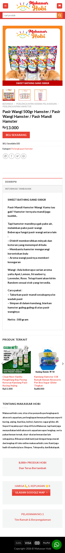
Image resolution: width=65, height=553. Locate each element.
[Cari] (59, 15)
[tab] (32, 181)
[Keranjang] (59, 6)
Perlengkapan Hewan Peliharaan (36, 103)
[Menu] (5, 6)
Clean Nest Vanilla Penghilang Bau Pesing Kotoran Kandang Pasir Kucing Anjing (15, 381)
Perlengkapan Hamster (16, 106)
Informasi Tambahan (18, 188)
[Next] (57, 56)
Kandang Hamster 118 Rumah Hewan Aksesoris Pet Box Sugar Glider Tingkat (47, 381)
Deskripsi (11, 181)
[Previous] (8, 56)
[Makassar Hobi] (32, 6)
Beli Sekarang (16, 134)
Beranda (7, 103)
